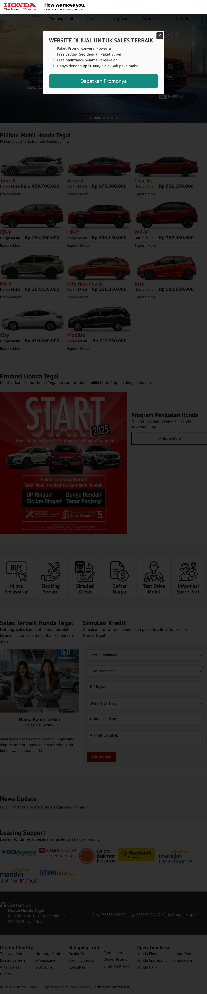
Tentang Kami (61, 18)
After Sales (152, 18)
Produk (93, 18)
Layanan (121, 18)
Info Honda (186, 18)
